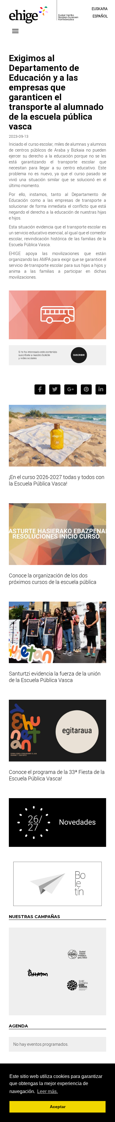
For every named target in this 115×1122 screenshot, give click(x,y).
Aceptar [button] (57, 1106)
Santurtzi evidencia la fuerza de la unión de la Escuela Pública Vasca (55, 676)
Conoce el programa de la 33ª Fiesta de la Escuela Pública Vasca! (57, 775)
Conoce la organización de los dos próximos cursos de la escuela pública (52, 578)
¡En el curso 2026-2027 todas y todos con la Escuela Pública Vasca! (56, 480)
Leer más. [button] (47, 1091)
